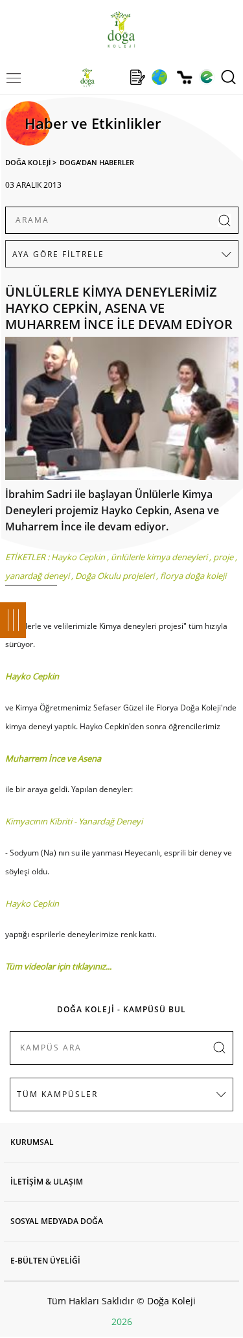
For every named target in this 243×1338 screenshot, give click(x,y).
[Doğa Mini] (112, 77)
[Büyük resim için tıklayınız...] (121, 411)
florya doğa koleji (193, 576)
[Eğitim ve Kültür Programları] (159, 77)
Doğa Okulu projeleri (114, 576)
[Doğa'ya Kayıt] (137, 77)
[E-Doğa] (206, 77)
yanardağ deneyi (37, 576)
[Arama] (228, 77)
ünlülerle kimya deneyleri (159, 557)
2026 (121, 1321)
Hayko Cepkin (78, 557)
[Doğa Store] (184, 77)
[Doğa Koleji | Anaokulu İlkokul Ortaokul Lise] (121, 29)
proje (223, 557)
